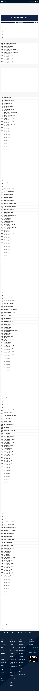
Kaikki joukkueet (22, 674)
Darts (2, 657)
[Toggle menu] (35, 1)
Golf (1, 656)
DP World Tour (12, 672)
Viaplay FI (2, 671)
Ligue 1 (11, 653)
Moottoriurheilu (3, 662)
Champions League (13, 645)
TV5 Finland (3, 680)
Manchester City (22, 642)
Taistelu (2, 660)
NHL (11, 660)
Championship (12, 641)
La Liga (11, 657)
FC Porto (21, 657)
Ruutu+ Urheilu (3, 674)
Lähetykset (8, 20)
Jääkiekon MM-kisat (13, 666)
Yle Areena (3, 675)
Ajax (20, 651)
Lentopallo (3, 650)
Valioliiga (11, 644)
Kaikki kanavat (3, 681)
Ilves (20, 665)
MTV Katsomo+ (3, 678)
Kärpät (20, 670)
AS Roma (21, 653)
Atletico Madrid (22, 659)
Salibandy (2, 651)
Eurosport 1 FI (3, 672)
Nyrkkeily (11, 675)
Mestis (11, 665)
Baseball (2, 647)
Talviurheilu (3, 665)
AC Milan (21, 654)
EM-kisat (11, 648)
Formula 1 (12, 671)
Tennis (2, 654)
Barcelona (21, 662)
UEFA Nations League (14, 650)
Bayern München (22, 650)
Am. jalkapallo (3, 644)
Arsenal (20, 641)
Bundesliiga (12, 654)
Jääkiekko (2, 642)
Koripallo (2, 645)
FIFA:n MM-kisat (13, 659)
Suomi (20, 673)
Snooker (2, 659)
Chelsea (20, 645)
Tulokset (31, 20)
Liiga (11, 668)
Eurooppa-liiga (12, 647)
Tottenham (21, 648)
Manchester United (22, 647)
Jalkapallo (2, 641)
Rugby (2, 648)
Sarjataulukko (19, 20)
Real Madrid (21, 660)
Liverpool (21, 644)
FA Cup (11, 642)
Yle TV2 (2, 677)
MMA (11, 682)
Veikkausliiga (12, 651)
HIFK (20, 671)
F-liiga (11, 683)
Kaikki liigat (12, 685)
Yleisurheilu (3, 653)
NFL (11, 669)
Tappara (20, 668)
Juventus (21, 656)
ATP (11, 674)
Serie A (11, 656)
